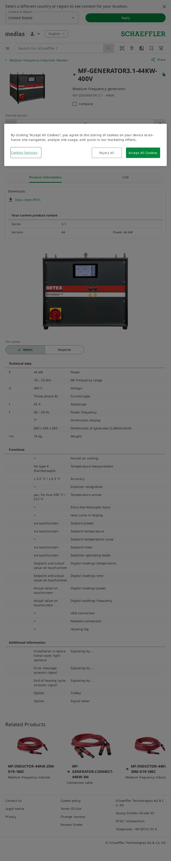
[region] (85, 145)
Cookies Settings (24, 152)
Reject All (106, 153)
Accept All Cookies (143, 153)
